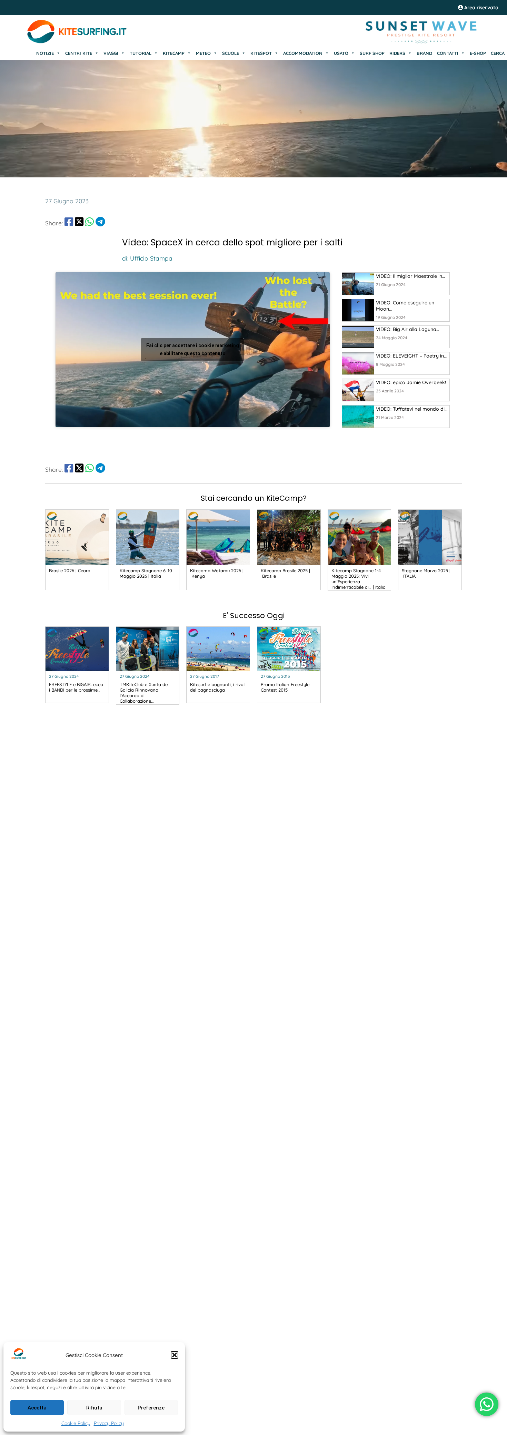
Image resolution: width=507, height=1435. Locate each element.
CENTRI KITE (78, 53)
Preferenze (151, 1408)
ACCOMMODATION (302, 53)
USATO (341, 53)
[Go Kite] (77, 42)
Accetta (37, 1408)
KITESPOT (261, 53)
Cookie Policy (75, 1423)
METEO (203, 53)
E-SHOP (478, 53)
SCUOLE (230, 53)
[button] (174, 1354)
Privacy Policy (109, 1423)
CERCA (498, 53)
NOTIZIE (45, 53)
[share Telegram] (100, 223)
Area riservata (480, 7)
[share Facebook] (68, 223)
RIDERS (397, 53)
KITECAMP (174, 53)
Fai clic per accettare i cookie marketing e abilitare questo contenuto (192, 349)
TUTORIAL (140, 53)
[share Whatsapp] (89, 223)
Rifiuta (94, 1408)
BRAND (424, 53)
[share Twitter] (79, 223)
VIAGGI (110, 53)
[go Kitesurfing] (358, 284)
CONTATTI (447, 53)
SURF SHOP (372, 53)
